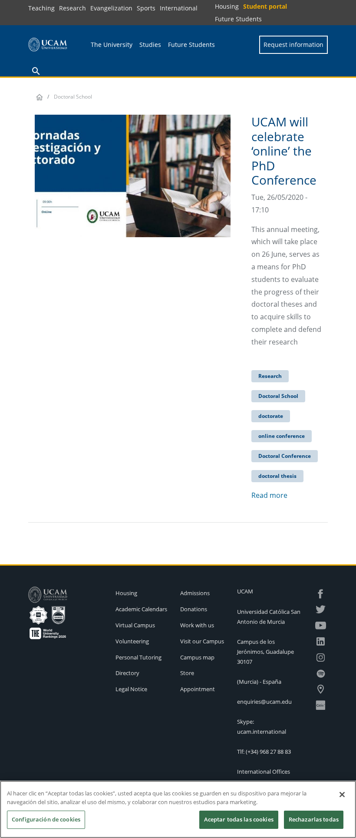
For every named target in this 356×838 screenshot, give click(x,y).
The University (111, 44)
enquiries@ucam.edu (264, 702)
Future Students (238, 19)
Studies (150, 44)
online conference (281, 436)
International (179, 8)
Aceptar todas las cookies (239, 819)
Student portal (265, 6)
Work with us (197, 625)
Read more (269, 495)
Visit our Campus (202, 641)
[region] (178, 809)
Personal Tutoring (138, 657)
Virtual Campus (135, 625)
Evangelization (111, 8)
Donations (193, 609)
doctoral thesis (277, 476)
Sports (146, 8)
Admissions (195, 593)
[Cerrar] (342, 794)
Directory (127, 673)
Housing (227, 6)
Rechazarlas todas (314, 819)
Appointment (197, 689)
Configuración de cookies (46, 819)
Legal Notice (131, 689)
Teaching (41, 8)
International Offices (263, 771)
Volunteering (132, 641)
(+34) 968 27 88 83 (268, 751)
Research (72, 8)
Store (187, 673)
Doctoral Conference (284, 456)
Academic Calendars (141, 609)
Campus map (197, 657)
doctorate (270, 416)
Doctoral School (278, 396)
